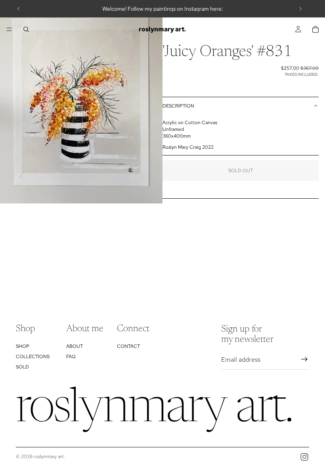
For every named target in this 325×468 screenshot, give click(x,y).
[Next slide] (300, 8)
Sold (22, 367)
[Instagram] (304, 457)
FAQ (71, 356)
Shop (22, 346)
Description (178, 106)
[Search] (26, 29)
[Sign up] (304, 359)
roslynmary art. (49, 456)
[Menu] (9, 29)
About (74, 346)
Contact (128, 346)
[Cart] (315, 29)
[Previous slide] (18, 8)
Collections (33, 356)
